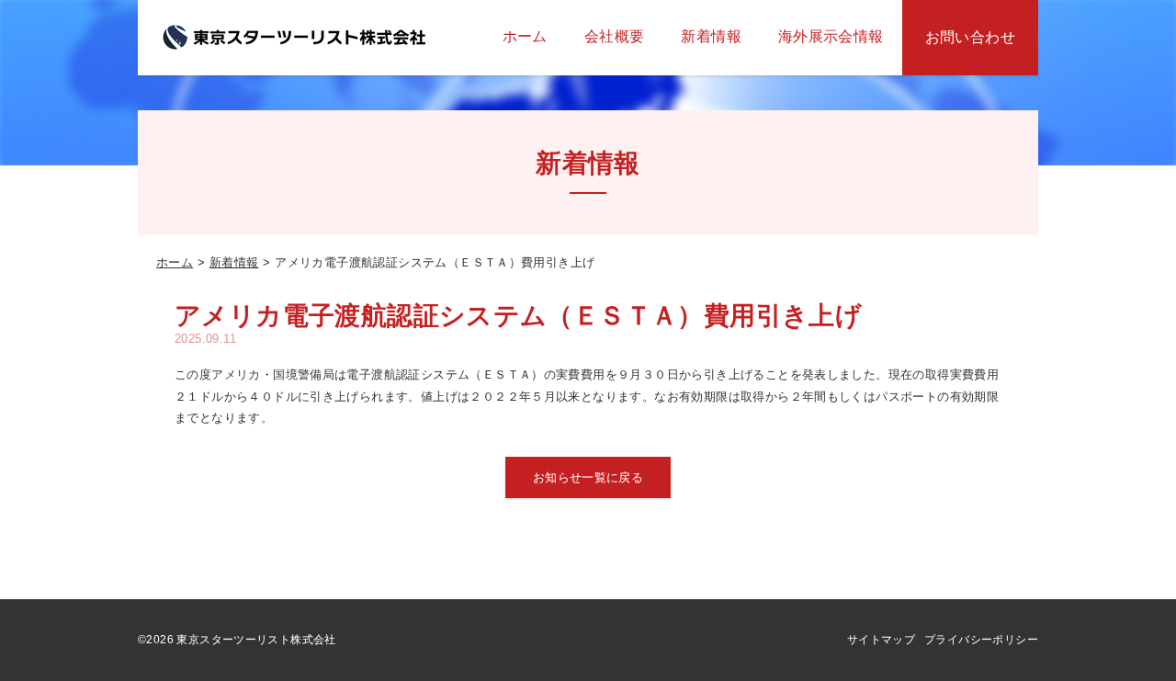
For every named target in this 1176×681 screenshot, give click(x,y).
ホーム (174, 262)
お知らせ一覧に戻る (588, 477)
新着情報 (234, 262)
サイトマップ (881, 639)
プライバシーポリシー (981, 639)
